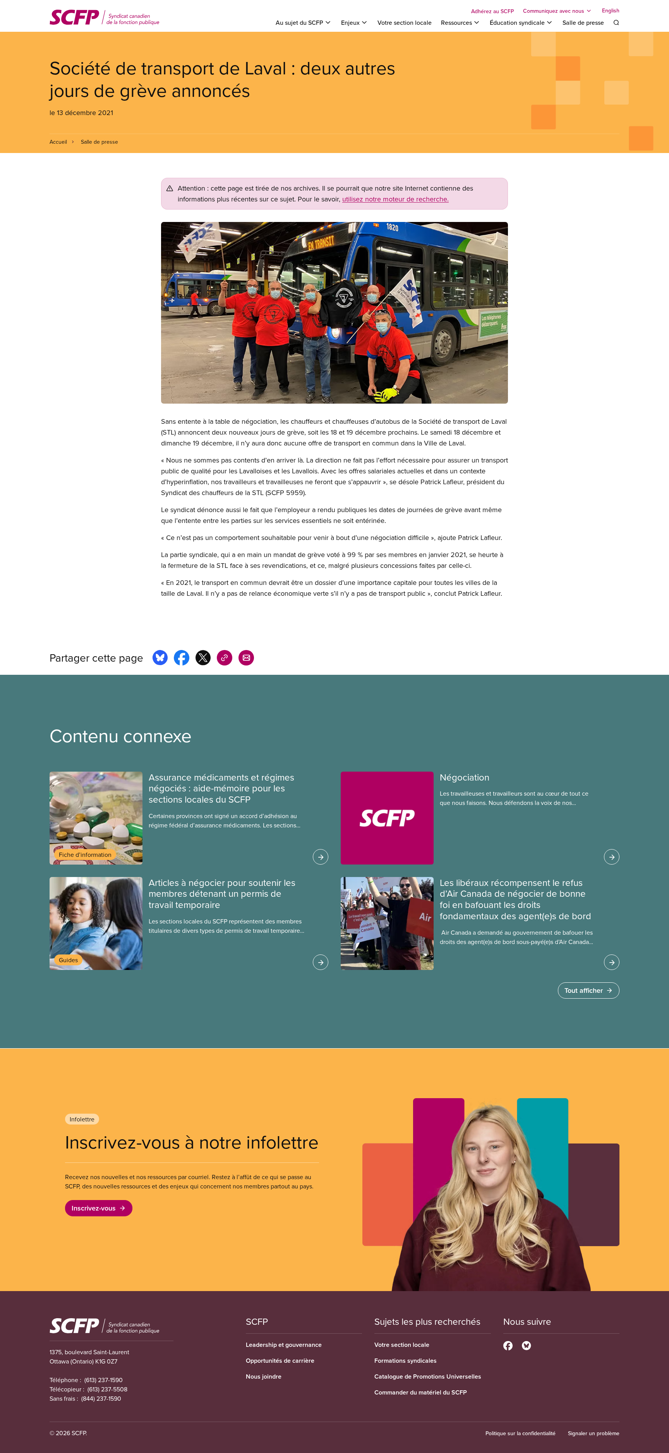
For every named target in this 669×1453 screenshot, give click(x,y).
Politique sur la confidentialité (520, 1433)
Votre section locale (404, 22)
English (610, 11)
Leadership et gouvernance (284, 1344)
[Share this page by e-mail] (246, 659)
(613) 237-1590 (103, 1380)
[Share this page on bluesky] (160, 659)
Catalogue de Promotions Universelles (427, 1376)
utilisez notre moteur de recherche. (395, 199)
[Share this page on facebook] (181, 659)
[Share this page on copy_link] (224, 659)
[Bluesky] (526, 1344)
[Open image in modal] (334, 313)
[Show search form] (616, 22)
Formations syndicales (405, 1360)
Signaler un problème (593, 1433)
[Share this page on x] (203, 659)
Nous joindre (263, 1376)
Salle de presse (583, 22)
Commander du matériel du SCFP (420, 1392)
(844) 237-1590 (101, 1398)
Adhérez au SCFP (492, 11)
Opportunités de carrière (280, 1360)
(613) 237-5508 (107, 1389)
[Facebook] (508, 1344)
